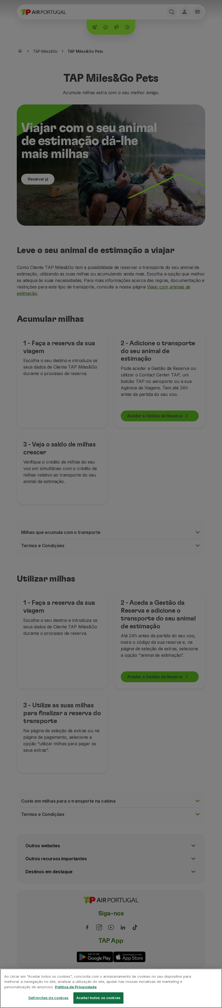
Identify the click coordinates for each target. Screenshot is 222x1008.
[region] (111, 988)
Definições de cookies (48, 998)
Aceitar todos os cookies (98, 998)
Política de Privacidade (76, 987)
